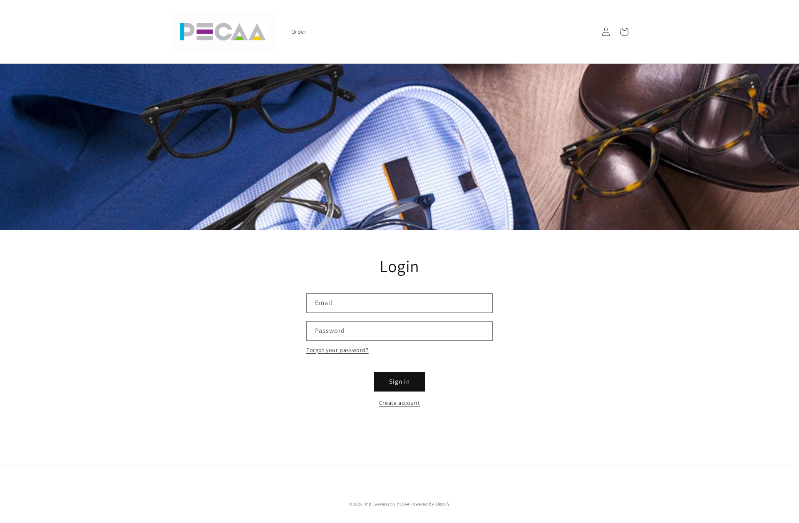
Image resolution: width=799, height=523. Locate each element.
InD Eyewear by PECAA (387, 504)
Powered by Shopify (430, 504)
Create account (399, 403)
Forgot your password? (337, 350)
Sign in (399, 381)
